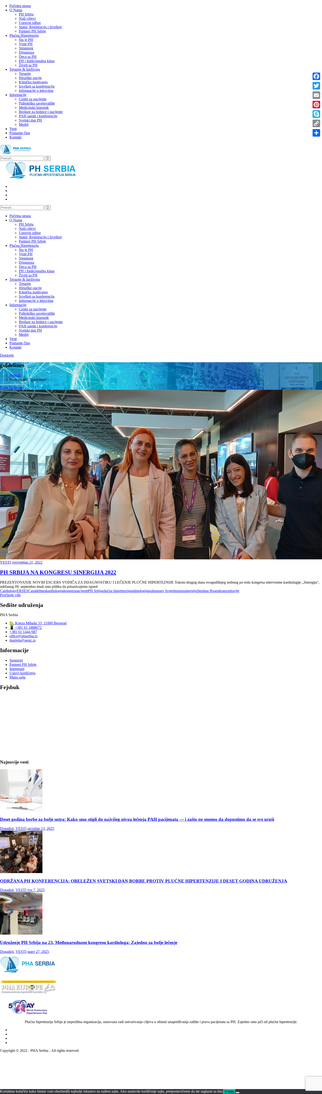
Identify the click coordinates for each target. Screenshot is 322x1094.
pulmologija (139, 591)
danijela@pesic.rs (22, 640)
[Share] (316, 133)
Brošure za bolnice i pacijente (41, 112)
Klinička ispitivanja (33, 82)
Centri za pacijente (32, 99)
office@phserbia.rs (23, 636)
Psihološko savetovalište (37, 103)
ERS (20, 591)
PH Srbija (26, 14)
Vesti (13, 129)
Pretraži (15, 375)
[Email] (316, 95)
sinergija (190, 591)
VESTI (5, 562)
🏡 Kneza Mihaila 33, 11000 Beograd (37, 623)
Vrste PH (26, 44)
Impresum (16, 669)
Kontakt (15, 137)
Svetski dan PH (30, 120)
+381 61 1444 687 (23, 632)
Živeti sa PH (28, 65)
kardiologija (55, 591)
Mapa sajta (17, 677)
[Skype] (316, 114)
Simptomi (26, 48)
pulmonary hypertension (166, 591)
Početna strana (20, 6)
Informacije (17, 95)
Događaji (7, 828)
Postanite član (19, 133)
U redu (229, 1091)
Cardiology (8, 591)
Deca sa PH (28, 57)
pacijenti (81, 591)
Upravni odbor (30, 23)
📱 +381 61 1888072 (25, 628)
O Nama (15, 10)
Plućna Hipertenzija (24, 35)
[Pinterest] (316, 104)
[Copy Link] (316, 123)
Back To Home (11, 388)
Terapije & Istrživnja (24, 69)
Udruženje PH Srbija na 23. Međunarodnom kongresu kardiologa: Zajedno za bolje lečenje (88, 942)
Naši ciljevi (27, 18)
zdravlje (233, 591)
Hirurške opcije (30, 78)
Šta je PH (26, 40)
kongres (69, 591)
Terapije (25, 74)
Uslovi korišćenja (22, 673)
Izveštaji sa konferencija (36, 86)
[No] (237, 1092)
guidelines (38, 591)
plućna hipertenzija (117, 591)
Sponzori (16, 660)
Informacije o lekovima (36, 91)
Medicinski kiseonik (34, 108)
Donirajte (7, 355)
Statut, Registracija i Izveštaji (40, 27)
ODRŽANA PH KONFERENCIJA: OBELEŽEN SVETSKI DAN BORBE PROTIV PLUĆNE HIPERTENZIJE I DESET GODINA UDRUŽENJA (143, 880)
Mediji (24, 124)
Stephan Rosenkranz (212, 591)
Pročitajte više (10, 595)
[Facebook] (316, 76)
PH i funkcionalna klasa (36, 61)
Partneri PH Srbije (32, 31)
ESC (27, 591)
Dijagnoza (26, 52)
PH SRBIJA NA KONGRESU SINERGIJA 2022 (58, 572)
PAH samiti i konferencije (38, 116)
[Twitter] (316, 85)
